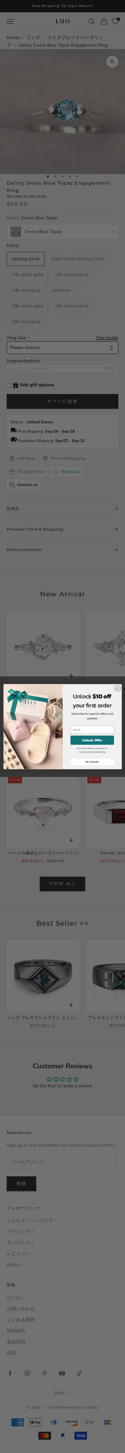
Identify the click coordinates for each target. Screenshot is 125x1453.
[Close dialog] (117, 688)
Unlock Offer (92, 739)
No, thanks (92, 762)
